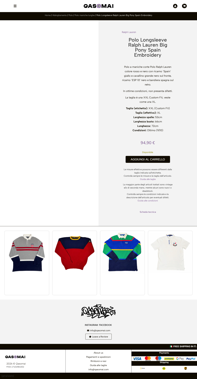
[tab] (148, 212)
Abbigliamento (59, 15)
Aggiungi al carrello (148, 159)
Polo (71, 15)
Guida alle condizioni (148, 200)
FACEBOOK (105, 325)
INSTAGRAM (91, 325)
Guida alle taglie (148, 179)
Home (48, 15)
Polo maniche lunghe (85, 15)
